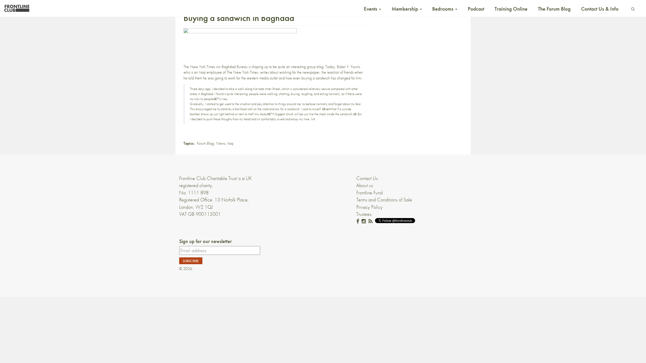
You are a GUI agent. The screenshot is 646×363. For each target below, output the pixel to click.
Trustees (363, 214)
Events (371, 9)
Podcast (476, 9)
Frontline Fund (369, 192)
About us (364, 185)
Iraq (230, 143)
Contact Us (367, 178)
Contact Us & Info (599, 9)
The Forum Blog (554, 9)
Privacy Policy (369, 207)
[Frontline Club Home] (16, 7)
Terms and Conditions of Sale (384, 199)
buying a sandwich (316, 78)
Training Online (511, 9)
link (313, 119)
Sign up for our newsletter (205, 241)
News (220, 143)
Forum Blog (205, 143)
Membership (405, 9)
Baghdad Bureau (235, 66)
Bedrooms (443, 9)
